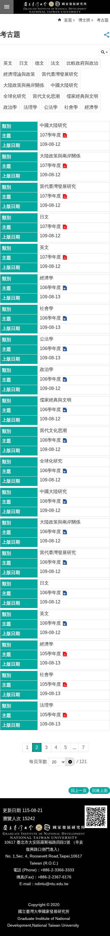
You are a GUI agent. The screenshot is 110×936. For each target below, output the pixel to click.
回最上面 (100, 790)
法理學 (30, 107)
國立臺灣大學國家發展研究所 (55, 7)
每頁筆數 (38, 761)
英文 (7, 63)
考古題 (103, 20)
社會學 (71, 107)
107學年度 (50, 135)
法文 (55, 63)
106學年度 (50, 287)
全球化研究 (14, 96)
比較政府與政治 (82, 63)
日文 (23, 63)
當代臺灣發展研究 (60, 74)
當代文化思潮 (46, 96)
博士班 (84, 20)
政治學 (10, 107)
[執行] (70, 761)
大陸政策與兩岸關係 (23, 85)
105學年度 (50, 653)
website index (7, 7)
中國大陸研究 (64, 85)
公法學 (51, 107)
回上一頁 (79, 790)
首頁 (68, 20)
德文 (39, 63)
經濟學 (91, 107)
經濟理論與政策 (19, 74)
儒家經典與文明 (82, 96)
